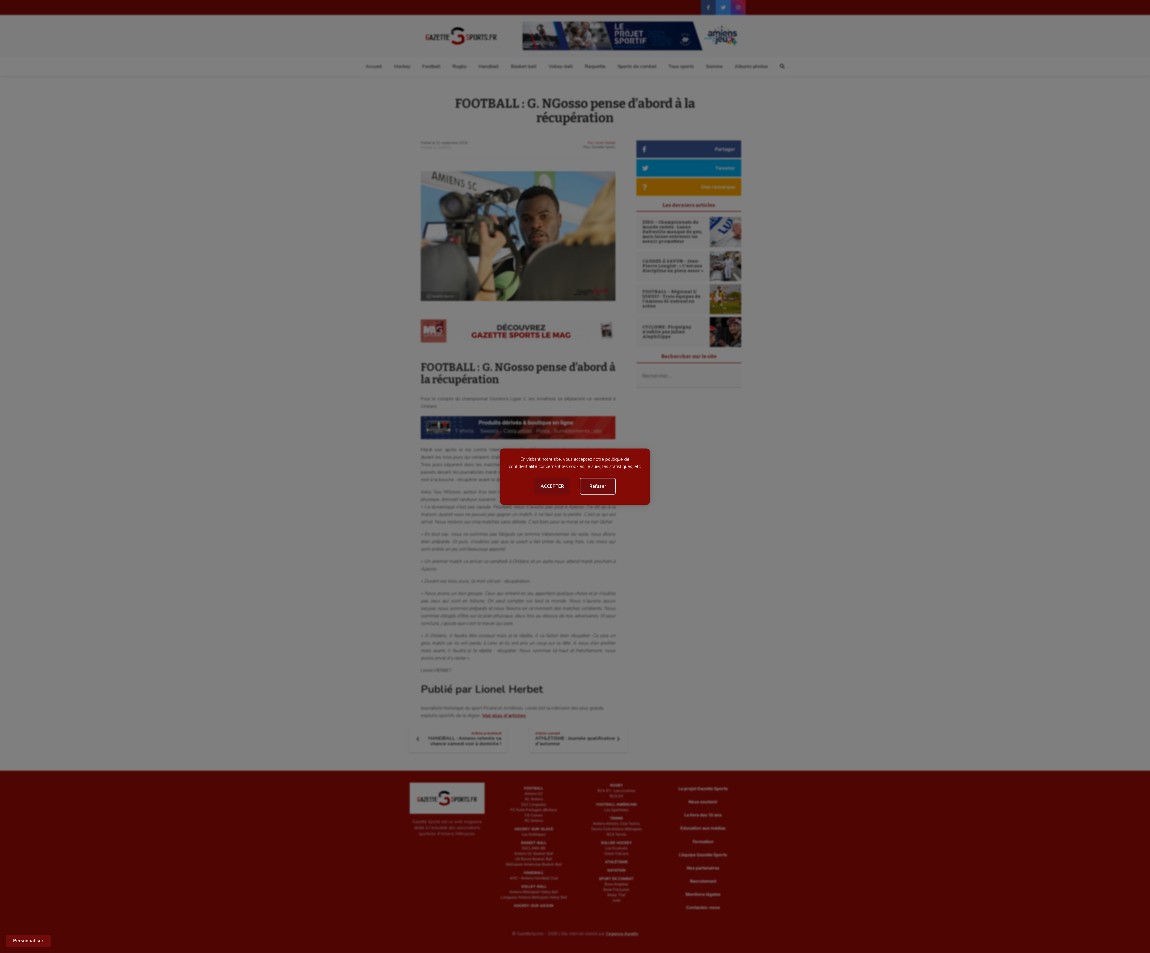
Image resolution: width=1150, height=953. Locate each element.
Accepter (552, 486)
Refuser (597, 486)
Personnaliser (28, 941)
